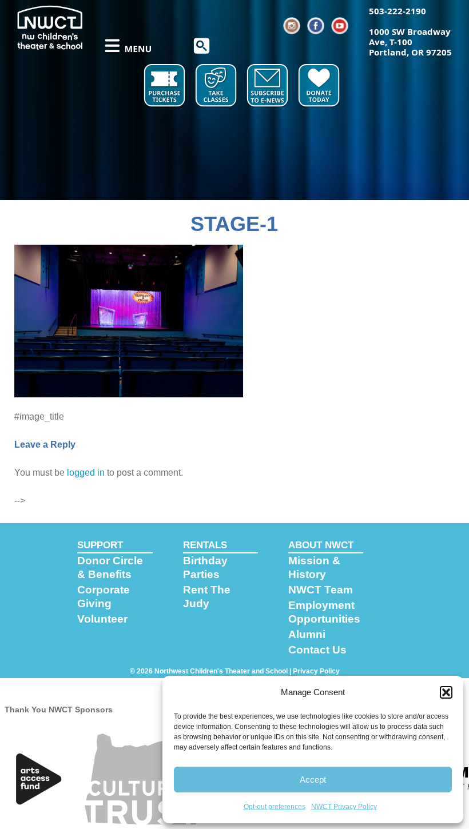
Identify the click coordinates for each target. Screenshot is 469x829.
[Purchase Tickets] (166, 86)
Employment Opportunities (324, 612)
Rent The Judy (206, 596)
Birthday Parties (205, 567)
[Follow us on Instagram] (292, 25)
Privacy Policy (316, 671)
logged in (86, 472)
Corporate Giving (103, 596)
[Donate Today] (320, 86)
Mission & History (314, 567)
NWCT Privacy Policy (344, 807)
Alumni (306, 634)
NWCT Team (320, 590)
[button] (446, 692)
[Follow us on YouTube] (340, 25)
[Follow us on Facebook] (316, 25)
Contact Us (317, 650)
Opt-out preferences (274, 807)
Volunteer (102, 619)
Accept (313, 779)
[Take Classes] (217, 86)
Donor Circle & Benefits (110, 567)
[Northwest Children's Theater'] (50, 27)
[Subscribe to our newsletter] (269, 86)
